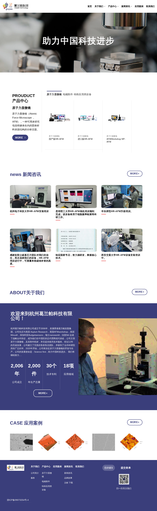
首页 (90, 6)
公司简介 (35, 473)
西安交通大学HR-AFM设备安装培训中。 (120, 256)
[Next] (135, 122)
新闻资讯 (125, 6)
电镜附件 (46, 481)
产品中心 (112, 6)
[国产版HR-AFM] (59, 118)
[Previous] (14, 445)
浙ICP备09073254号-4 (18, 500)
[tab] (54, 94)
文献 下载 (68, 483)
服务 (33, 478)
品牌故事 (68, 478)
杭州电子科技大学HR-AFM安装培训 (29, 211)
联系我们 (150, 6)
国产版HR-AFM (56, 139)
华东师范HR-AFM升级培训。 (117, 211)
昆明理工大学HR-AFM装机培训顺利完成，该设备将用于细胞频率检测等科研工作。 (76, 214)
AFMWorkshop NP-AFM (116, 140)
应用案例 (139, 6)
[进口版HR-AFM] (88, 118)
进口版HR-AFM (85, 139)
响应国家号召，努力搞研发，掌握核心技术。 (76, 256)
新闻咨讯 (68, 473)
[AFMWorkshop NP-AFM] (117, 118)
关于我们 (99, 6)
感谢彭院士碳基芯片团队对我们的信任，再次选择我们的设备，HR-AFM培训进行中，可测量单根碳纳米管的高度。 (30, 259)
